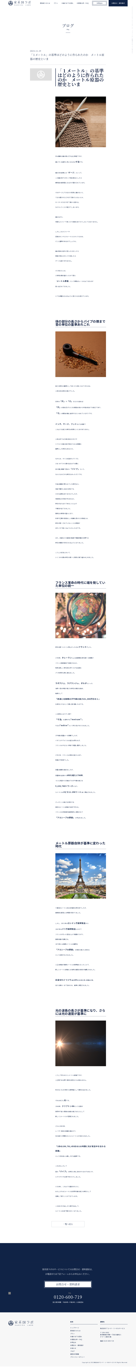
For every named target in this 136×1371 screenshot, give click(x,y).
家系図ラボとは (45, 3)
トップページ (74, 1328)
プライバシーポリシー (77, 1357)
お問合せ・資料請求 (118, 3)
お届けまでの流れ (67, 3)
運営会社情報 (74, 1354)
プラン (56, 3)
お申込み (100, 3)
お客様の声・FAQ (83, 3)
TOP (132, 17)
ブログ (132, 24)
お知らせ (73, 1348)
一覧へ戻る (68, 1224)
